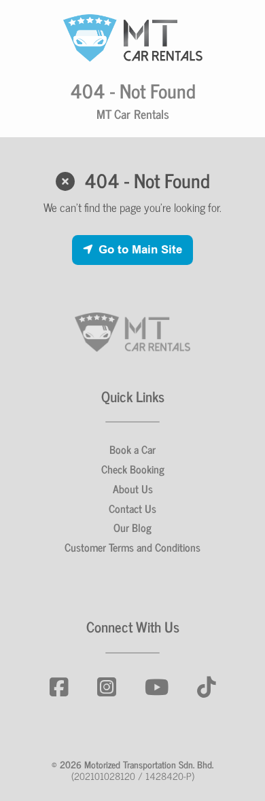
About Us (133, 488)
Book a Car (132, 449)
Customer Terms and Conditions (132, 547)
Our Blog (132, 527)
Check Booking (132, 469)
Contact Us (132, 508)
